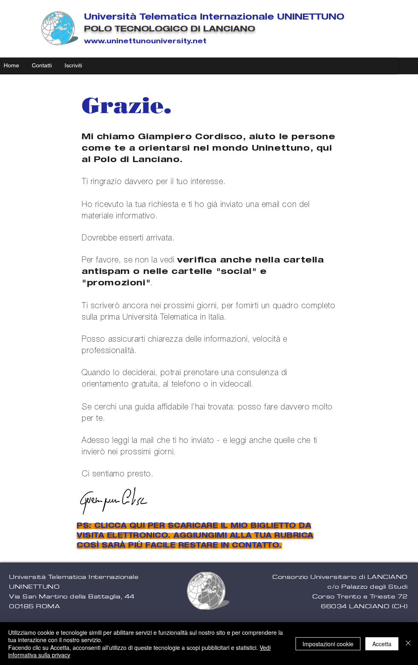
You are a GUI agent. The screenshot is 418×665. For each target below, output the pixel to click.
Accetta (381, 644)
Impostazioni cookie (328, 644)
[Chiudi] (408, 643)
